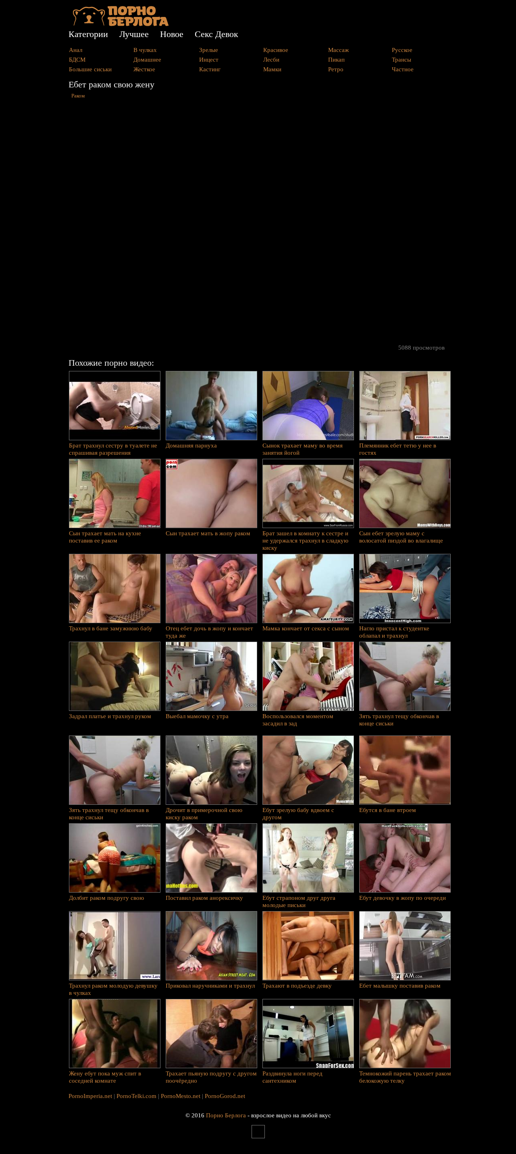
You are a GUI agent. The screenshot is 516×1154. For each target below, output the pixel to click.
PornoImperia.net (90, 1096)
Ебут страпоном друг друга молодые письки (298, 901)
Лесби (271, 59)
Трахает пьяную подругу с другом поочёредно (211, 1077)
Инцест (208, 59)
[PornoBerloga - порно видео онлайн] (121, 24)
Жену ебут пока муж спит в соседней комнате (105, 1077)
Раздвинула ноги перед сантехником (292, 1077)
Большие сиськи (90, 69)
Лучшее (134, 34)
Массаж (338, 50)
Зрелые (208, 50)
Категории (88, 34)
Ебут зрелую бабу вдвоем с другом (298, 813)
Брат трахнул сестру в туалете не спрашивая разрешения (113, 449)
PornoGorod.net (225, 1096)
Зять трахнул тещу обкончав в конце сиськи (399, 720)
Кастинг (210, 69)
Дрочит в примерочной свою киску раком (204, 813)
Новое (171, 34)
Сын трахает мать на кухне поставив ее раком (105, 537)
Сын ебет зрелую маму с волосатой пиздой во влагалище (401, 537)
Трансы (401, 59)
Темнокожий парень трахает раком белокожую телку (405, 1077)
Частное (403, 69)
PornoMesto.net (180, 1096)
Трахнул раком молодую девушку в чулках (113, 989)
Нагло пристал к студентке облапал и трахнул (394, 632)
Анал (75, 50)
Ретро (335, 69)
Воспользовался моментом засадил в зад (297, 720)
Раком (78, 96)
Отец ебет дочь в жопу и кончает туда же (209, 632)
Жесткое (144, 69)
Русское (402, 50)
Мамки (272, 69)
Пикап (336, 59)
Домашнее (147, 59)
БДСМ (77, 59)
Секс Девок (216, 34)
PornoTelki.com (136, 1096)
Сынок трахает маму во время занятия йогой (302, 449)
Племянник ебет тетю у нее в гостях (397, 449)
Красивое (275, 50)
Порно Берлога (226, 1115)
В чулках (145, 50)
